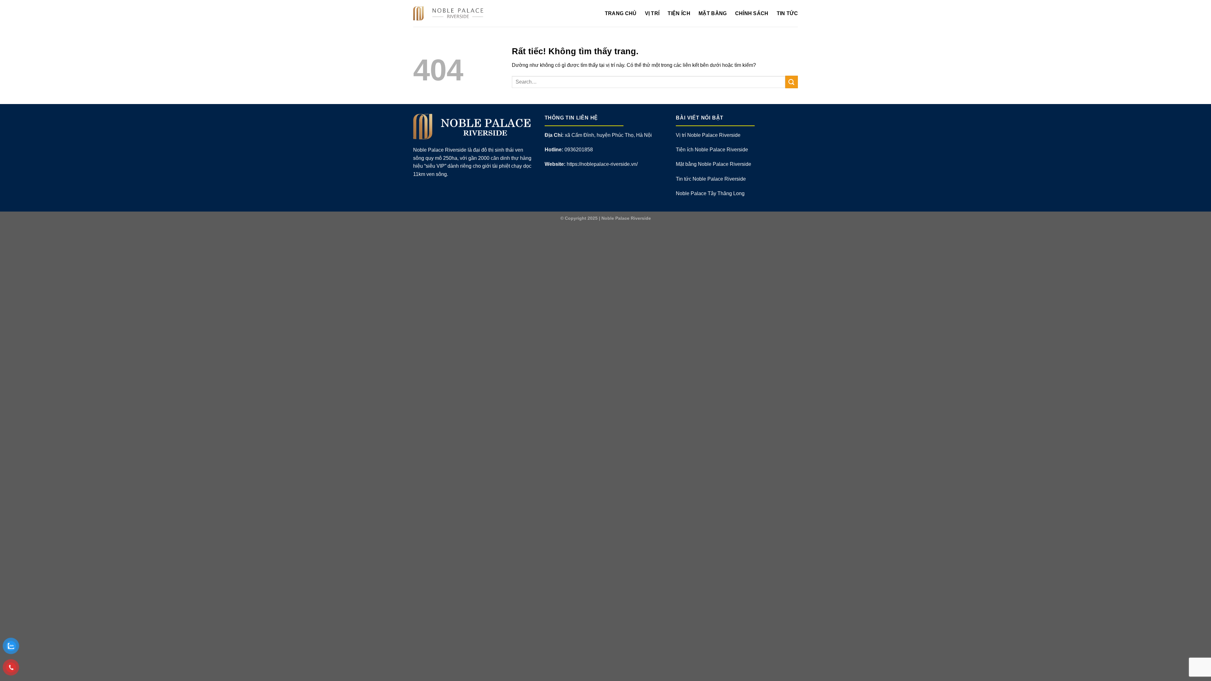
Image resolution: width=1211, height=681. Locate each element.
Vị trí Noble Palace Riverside (708, 135)
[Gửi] (791, 82)
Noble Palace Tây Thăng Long (710, 193)
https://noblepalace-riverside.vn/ (602, 164)
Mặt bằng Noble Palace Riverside (713, 164)
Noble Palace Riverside (626, 218)
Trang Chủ (621, 13)
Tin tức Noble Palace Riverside (711, 179)
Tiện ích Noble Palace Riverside (712, 149)
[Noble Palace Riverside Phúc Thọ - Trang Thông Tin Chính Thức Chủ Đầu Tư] (450, 13)
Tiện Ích (679, 13)
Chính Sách (752, 13)
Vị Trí (652, 13)
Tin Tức (787, 13)
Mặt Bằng (713, 13)
